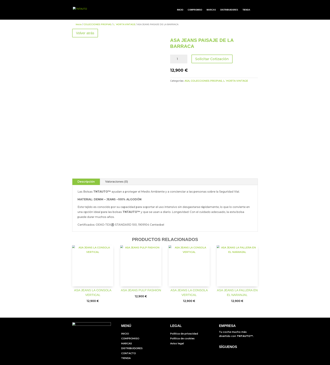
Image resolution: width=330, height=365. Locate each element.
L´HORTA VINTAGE (124, 24)
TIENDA (246, 10)
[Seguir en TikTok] (227, 353)
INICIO (180, 10)
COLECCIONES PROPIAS (97, 24)
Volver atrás (85, 33)
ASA (187, 80)
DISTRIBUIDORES (229, 10)
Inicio (79, 24)
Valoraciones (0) (116, 181)
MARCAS (211, 10)
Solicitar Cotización (212, 59)
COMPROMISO (195, 10)
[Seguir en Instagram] (220, 353)
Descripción (86, 181)
